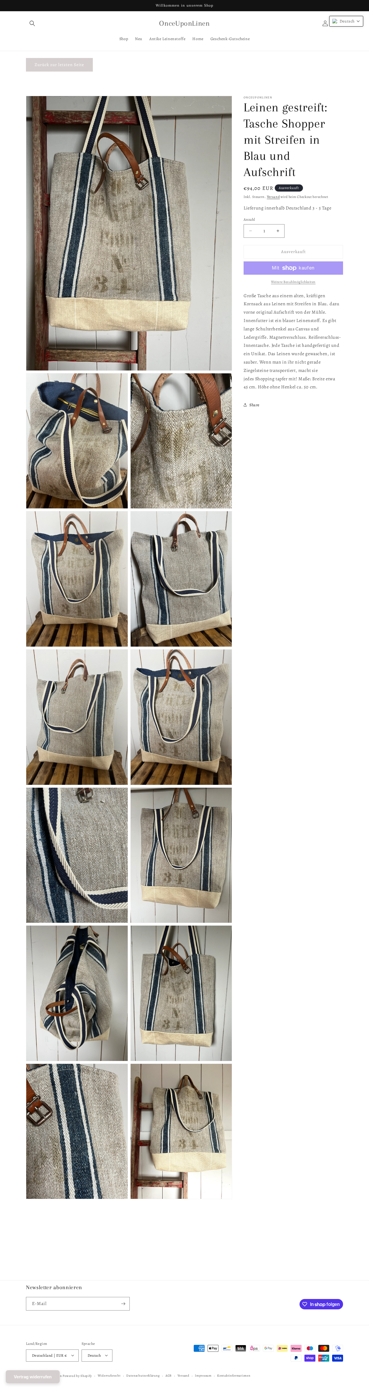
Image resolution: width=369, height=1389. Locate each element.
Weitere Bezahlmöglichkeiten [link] (293, 282)
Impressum (203, 1375)
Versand (273, 196)
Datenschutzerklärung (143, 1375)
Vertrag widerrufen (33, 1376)
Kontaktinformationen (233, 1375)
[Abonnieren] (123, 1304)
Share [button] (254, 405)
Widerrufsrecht (109, 1375)
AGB (168, 1375)
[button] (32, 23)
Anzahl (249, 219)
